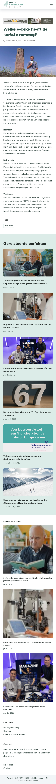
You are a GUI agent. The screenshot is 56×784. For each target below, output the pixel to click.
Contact (7, 768)
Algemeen (31, 41)
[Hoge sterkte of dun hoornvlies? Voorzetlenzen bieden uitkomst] (28, 306)
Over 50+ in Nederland (14, 734)
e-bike (9, 226)
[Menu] (51, 4)
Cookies (7, 731)
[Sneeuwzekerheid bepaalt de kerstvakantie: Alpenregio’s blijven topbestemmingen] (28, 482)
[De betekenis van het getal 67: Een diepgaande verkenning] (28, 394)
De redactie (9, 765)
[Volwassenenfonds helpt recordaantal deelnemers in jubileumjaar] (28, 438)
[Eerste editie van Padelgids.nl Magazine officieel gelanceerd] (28, 350)
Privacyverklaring (11, 727)
